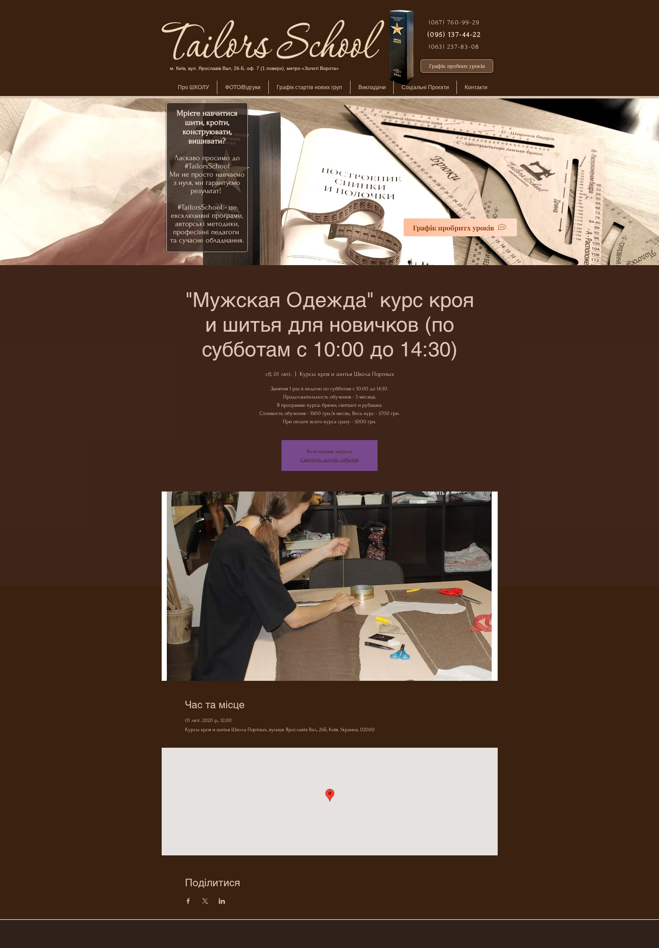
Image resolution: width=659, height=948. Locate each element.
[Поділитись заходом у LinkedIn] (222, 901)
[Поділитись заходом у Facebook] (188, 901)
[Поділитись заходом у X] (205, 901)
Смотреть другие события (329, 460)
